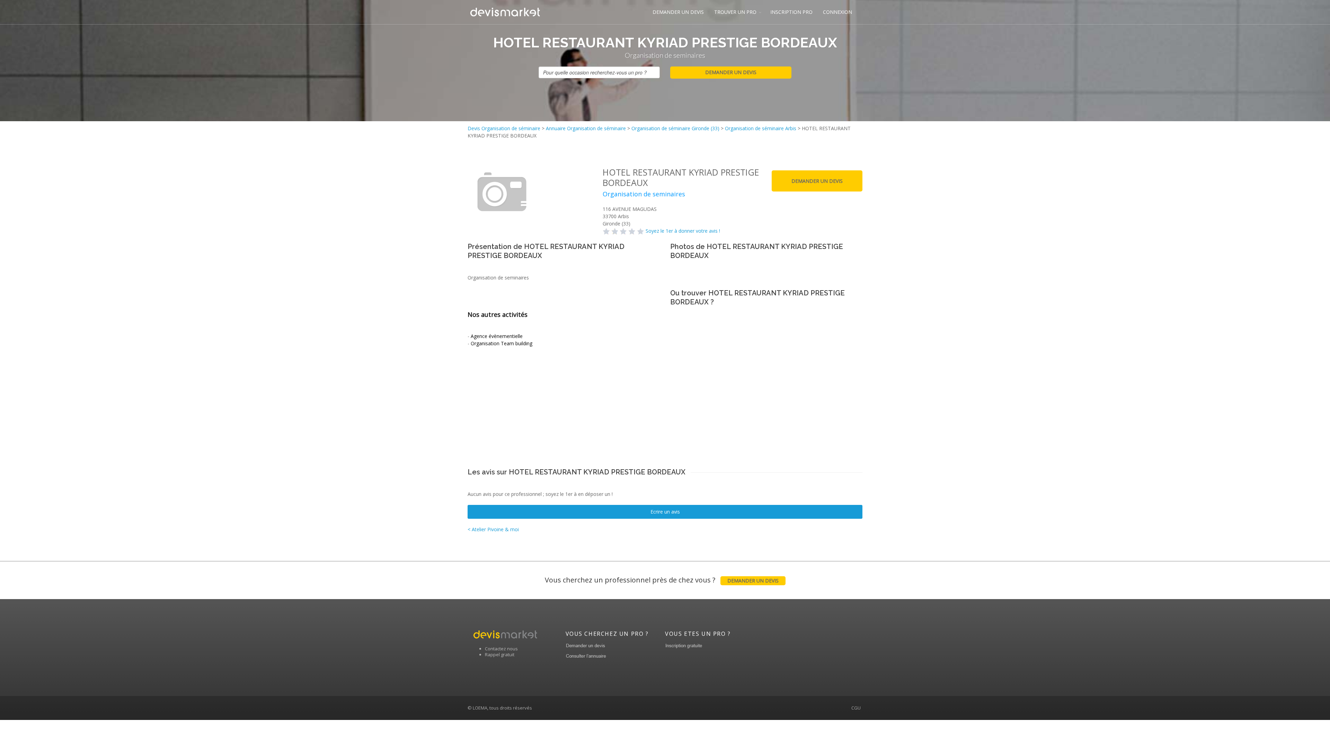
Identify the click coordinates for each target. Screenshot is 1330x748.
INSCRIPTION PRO (791, 12)
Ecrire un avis (665, 511)
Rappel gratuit (499, 654)
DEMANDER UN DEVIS (678, 12)
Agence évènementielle (497, 336)
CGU (856, 708)
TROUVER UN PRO (735, 12)
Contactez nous (501, 648)
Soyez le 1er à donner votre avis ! (683, 231)
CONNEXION (837, 12)
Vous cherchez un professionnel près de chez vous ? (662, 580)
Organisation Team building (501, 343)
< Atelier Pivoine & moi (493, 529)
